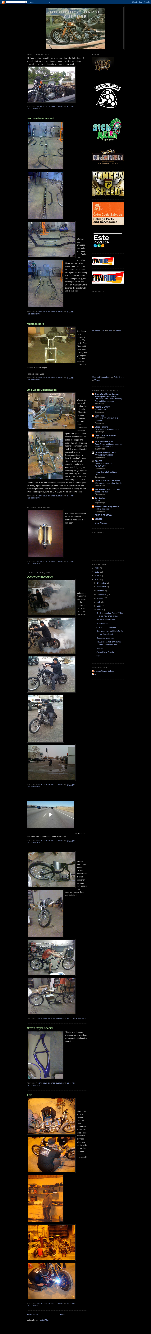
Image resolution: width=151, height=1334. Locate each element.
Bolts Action (119, 377)
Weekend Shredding (100, 377)
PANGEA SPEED (102, 407)
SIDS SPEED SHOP (104, 442)
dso (110, 331)
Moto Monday (101, 523)
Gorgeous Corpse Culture (75, 14)
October (101, 590)
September (102, 594)
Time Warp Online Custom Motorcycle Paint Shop (107, 395)
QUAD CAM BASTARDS (105, 435)
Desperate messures (40, 576)
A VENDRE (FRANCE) (104, 455)
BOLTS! (98, 461)
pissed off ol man (101, 492)
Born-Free (99, 416)
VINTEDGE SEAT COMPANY (107, 481)
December (101, 583)
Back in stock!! (100, 410)
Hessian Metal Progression (107, 506)
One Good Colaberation (42, 389)
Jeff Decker (100, 498)
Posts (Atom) (44, 1320)
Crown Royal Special (40, 1028)
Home (62, 1315)
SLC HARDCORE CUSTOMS (107, 489)
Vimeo (118, 331)
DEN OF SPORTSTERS (105, 453)
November (101, 587)
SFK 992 (98, 519)
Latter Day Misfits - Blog (106, 472)
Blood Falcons (101, 427)
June (99, 606)
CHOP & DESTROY (103, 515)
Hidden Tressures (102, 509)
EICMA (97, 500)
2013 (97, 568)
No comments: (35, 108)
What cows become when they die (108, 483)
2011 (97, 576)
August (100, 598)
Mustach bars (35, 323)
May (99, 610)
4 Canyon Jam (98, 331)
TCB (29, 1095)
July (99, 602)
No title (99, 648)
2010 (97, 579)
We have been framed (40, 118)
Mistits (97, 475)
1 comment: (81, 1018)
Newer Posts (32, 1315)
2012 (97, 572)
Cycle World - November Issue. (107, 429)
